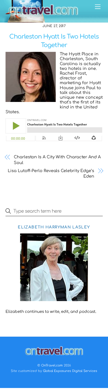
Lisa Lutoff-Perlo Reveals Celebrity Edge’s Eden (51, 174)
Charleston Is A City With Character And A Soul (57, 160)
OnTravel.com (52, 365)
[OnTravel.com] (43, 16)
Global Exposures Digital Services (70, 371)
